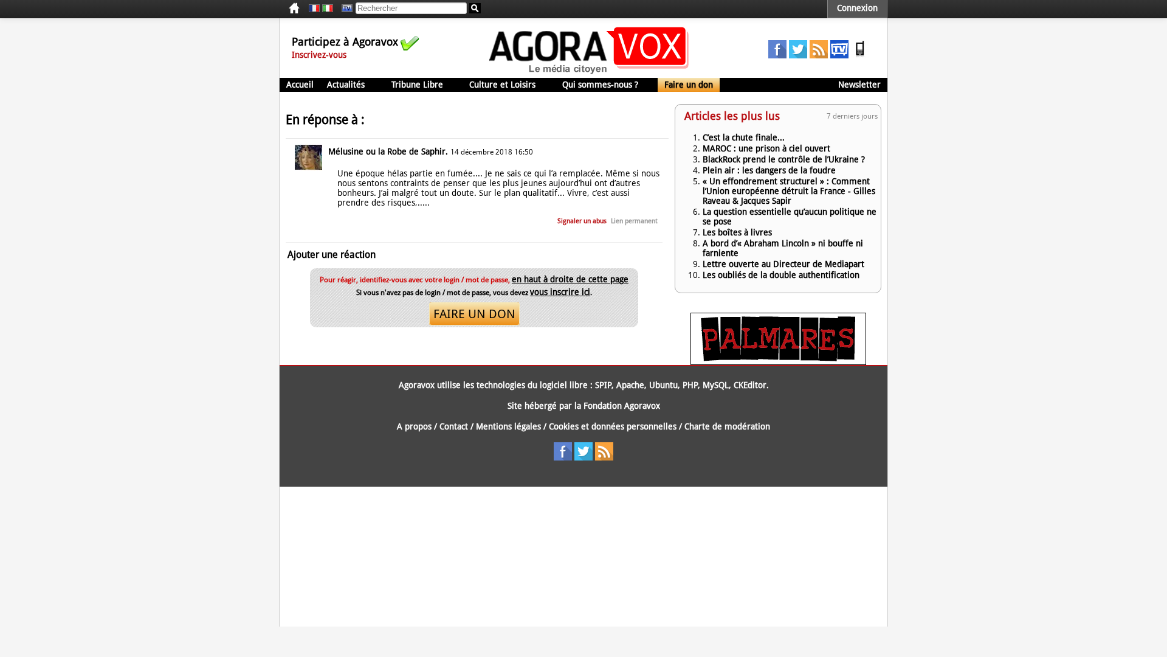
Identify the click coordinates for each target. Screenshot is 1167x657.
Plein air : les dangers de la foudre (769, 170)
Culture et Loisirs (502, 84)
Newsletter (859, 84)
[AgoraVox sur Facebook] (777, 55)
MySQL (716, 385)
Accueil (300, 84)
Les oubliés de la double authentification (781, 275)
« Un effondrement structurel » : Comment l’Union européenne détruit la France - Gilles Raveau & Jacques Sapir (789, 191)
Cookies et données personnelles (612, 426)
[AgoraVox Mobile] (860, 55)
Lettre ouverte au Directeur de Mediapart (783, 264)
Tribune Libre (417, 84)
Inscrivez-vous (319, 55)
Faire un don (688, 84)
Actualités (346, 84)
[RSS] (819, 55)
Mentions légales (508, 426)
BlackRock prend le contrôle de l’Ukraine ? (784, 159)
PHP (690, 385)
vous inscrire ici (560, 292)
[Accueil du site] (589, 73)
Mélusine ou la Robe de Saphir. (388, 151)
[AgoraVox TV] (839, 55)
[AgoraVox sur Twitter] (798, 55)
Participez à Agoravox (345, 41)
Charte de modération (727, 426)
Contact (453, 426)
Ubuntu (663, 385)
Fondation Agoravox (622, 406)
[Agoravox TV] (344, 8)
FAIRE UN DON (474, 314)
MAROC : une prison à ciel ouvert (766, 148)
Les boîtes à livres (737, 232)
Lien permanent (634, 221)
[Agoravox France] (314, 8)
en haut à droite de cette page (570, 279)
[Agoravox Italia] (327, 8)
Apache (630, 385)
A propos (414, 426)
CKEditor (750, 385)
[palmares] (778, 362)
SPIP (603, 385)
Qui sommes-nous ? (600, 84)
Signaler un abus (582, 221)
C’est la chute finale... (744, 137)
